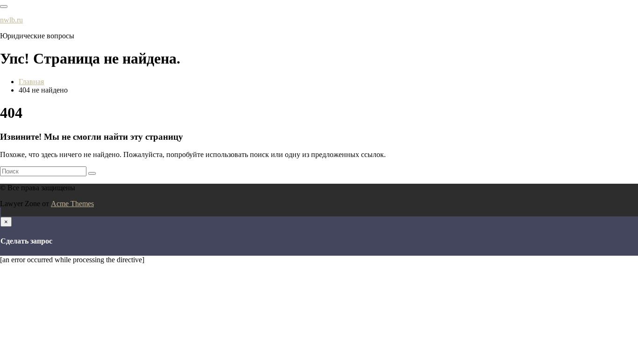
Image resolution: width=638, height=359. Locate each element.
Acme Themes (72, 204)
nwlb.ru (11, 20)
